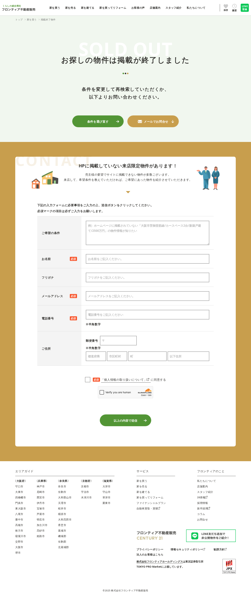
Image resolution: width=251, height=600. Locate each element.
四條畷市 (20, 497)
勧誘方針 (219, 549)
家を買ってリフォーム (150, 497)
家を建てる (143, 492)
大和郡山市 (64, 497)
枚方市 (19, 530)
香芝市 (62, 525)
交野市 (19, 541)
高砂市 (41, 530)
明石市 (41, 519)
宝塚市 (41, 508)
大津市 (107, 486)
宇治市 (85, 492)
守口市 (19, 486)
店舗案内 (202, 486)
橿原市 (62, 514)
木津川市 (86, 497)
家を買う (142, 481)
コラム (201, 514)
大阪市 (19, 547)
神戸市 (41, 486)
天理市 (62, 503)
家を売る (142, 486)
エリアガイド (24, 471)
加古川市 (42, 525)
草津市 (107, 497)
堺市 (18, 552)
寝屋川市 (20, 536)
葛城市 (62, 530)
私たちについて (206, 481)
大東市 (19, 492)
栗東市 (107, 503)
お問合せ (202, 519)
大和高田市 (64, 519)
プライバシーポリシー (150, 549)
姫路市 (41, 536)
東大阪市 (20, 508)
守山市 (107, 492)
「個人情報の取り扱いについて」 (124, 380)
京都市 (85, 486)
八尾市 (19, 514)
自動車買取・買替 (147, 508)
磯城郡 (62, 536)
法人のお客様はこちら (150, 554)
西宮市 (41, 497)
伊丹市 (41, 503)
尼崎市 (41, 492)
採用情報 (202, 503)
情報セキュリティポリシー (187, 549)
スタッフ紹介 (205, 492)
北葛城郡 (63, 547)
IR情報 (201, 497)
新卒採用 (202, 508)
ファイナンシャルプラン (151, 503)
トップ (19, 19)
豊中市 (19, 519)
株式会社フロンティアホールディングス (160, 561)
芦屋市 (41, 514)
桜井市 (62, 508)
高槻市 (19, 525)
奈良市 (62, 486)
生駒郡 (62, 541)
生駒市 (62, 492)
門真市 (19, 503)
